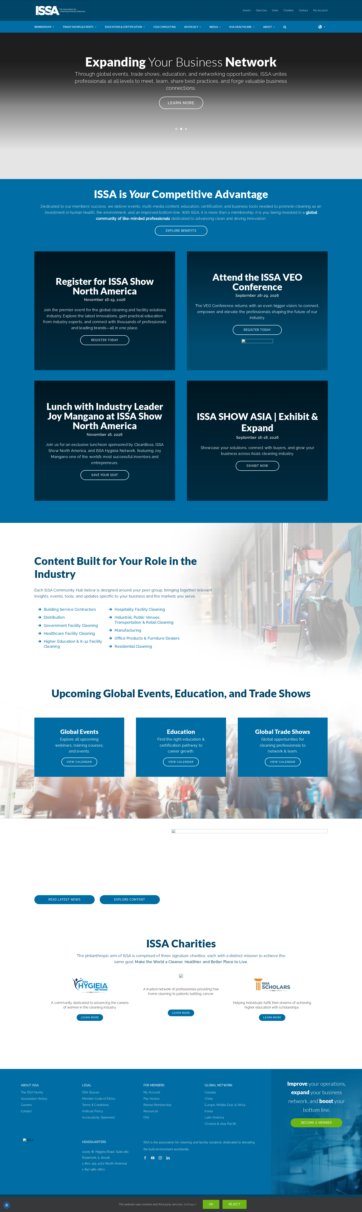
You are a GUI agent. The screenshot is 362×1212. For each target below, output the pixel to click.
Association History (34, 1098)
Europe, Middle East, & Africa (225, 1105)
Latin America (214, 1117)
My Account (152, 1092)
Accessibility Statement (98, 1117)
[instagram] (160, 1158)
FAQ (146, 1117)
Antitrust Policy (92, 1111)
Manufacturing (128, 630)
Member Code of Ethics (98, 1098)
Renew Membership (158, 1105)
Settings (189, 1204)
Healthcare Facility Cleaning (69, 633)
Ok (211, 1204)
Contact (26, 1111)
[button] (289, 27)
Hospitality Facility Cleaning (140, 609)
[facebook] (145, 1158)
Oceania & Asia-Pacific (221, 1123)
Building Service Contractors (70, 609)
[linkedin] (168, 1158)
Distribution (54, 617)
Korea (209, 1111)
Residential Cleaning (133, 646)
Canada (210, 1092)
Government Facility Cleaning (71, 625)
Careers (26, 1105)
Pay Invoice (152, 1098)
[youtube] (152, 1158)
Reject (234, 1204)
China (209, 1098)
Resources (151, 1111)
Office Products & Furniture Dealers (147, 638)
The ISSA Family (32, 1092)
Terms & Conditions (95, 1105)
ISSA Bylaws (90, 1092)
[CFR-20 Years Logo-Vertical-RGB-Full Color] (181, 975)
